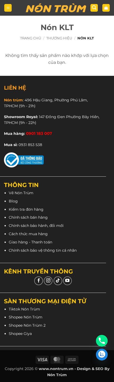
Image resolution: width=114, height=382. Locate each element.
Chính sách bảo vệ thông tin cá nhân (43, 250)
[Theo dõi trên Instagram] (48, 280)
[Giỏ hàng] (106, 8)
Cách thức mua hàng (28, 233)
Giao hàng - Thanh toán (30, 242)
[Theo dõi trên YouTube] (67, 280)
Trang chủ (30, 38)
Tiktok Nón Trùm (24, 309)
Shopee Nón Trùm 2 (27, 325)
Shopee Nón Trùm (25, 317)
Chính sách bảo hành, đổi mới (36, 225)
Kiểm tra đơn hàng (26, 209)
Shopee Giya (20, 333)
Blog (13, 201)
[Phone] (102, 341)
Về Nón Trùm (21, 192)
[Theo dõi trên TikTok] (58, 280)
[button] (8, 8)
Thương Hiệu (59, 38)
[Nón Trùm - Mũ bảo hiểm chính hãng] (56, 8)
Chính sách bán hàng (28, 217)
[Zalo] (102, 354)
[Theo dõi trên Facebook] (38, 280)
